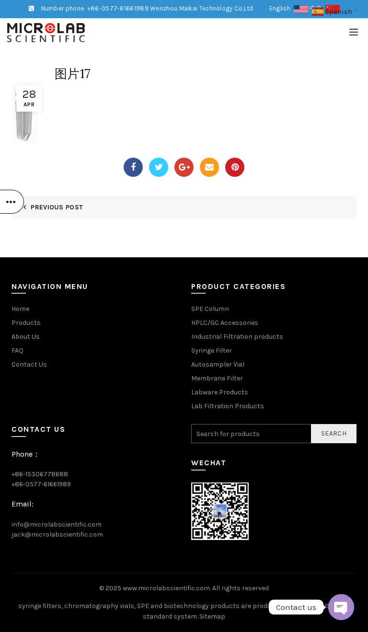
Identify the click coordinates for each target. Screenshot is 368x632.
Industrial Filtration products (237, 337)
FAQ (17, 350)
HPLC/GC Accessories (224, 323)
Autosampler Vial (217, 364)
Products (26, 323)
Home (20, 309)
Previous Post (57, 207)
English (281, 8)
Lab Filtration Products (227, 406)
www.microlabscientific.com (166, 588)
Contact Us (29, 364)
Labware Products (219, 392)
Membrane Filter (217, 378)
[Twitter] (158, 167)
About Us (26, 337)
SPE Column (210, 309)
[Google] (184, 167)
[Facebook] (133, 167)
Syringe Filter (211, 350)
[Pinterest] (234, 167)
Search (333, 433)
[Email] (209, 167)
